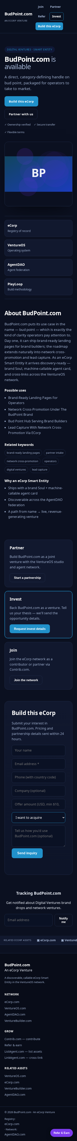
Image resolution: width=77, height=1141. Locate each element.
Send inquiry (27, 853)
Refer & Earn (62, 1132)
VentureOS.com (15, 1008)
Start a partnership (27, 577)
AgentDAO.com (15, 1014)
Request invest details (30, 628)
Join (41, 7)
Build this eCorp (49, 26)
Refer (41, 16)
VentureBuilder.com (18, 1021)
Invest (56, 16)
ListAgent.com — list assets (23, 1051)
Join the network (26, 680)
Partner (55, 7)
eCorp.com (12, 1002)
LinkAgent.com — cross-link (24, 1058)
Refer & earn (13, 1045)
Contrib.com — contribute (22, 1039)
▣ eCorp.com (45, 940)
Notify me (63, 920)
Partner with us (21, 114)
